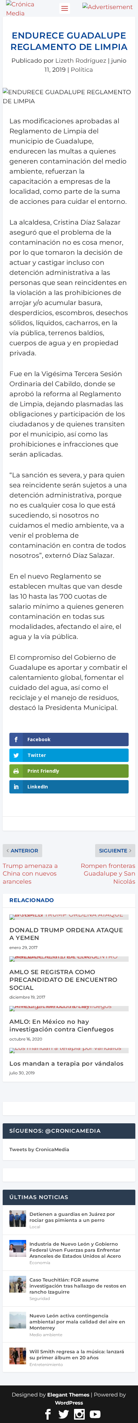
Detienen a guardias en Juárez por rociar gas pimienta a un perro (72, 1217)
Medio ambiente (45, 1334)
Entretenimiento (46, 1364)
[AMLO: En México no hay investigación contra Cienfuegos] (69, 1008)
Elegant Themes (68, 1394)
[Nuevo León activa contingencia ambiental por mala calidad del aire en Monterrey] (17, 1320)
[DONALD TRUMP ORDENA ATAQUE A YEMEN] (69, 917)
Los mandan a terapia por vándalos (66, 1063)
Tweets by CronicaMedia (39, 1149)
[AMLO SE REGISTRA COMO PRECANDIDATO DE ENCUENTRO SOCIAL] (69, 959)
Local (34, 1226)
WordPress (69, 1403)
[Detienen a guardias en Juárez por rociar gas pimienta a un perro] (17, 1218)
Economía (39, 1262)
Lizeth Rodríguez (80, 60)
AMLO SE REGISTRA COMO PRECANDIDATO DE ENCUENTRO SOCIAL (63, 980)
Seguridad (39, 1298)
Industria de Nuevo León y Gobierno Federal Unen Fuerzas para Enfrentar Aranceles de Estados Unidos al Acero (75, 1250)
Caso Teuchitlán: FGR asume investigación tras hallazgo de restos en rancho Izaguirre (77, 1286)
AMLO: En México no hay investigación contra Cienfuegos (61, 1025)
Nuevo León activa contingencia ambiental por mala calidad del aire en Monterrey (77, 1322)
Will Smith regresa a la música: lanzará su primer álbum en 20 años (76, 1355)
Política (82, 69)
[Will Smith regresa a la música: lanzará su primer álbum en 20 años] (17, 1356)
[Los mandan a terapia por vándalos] (69, 1050)
